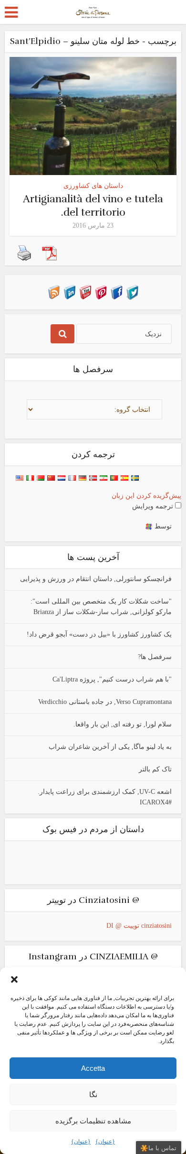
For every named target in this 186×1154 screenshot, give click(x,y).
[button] (14, 979)
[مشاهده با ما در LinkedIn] (69, 291)
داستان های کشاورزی (93, 185)
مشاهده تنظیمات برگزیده (93, 1121)
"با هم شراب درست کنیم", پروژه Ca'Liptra (112, 679)
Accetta (93, 1068)
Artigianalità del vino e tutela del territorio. (93, 205)
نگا (93, 1094)
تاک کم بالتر (155, 769)
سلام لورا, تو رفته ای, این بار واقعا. (122, 724)
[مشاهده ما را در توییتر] (132, 291)
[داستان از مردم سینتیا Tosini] (93, 11)
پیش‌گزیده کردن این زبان (146, 495)
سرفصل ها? (155, 656)
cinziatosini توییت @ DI (139, 925)
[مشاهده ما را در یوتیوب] (85, 291)
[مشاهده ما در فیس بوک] (116, 291)
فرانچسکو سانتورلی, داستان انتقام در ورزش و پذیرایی (96, 578)
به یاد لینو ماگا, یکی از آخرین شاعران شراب (110, 746)
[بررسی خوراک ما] (54, 291)
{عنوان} (81, 1141)
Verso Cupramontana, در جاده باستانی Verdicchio (105, 701)
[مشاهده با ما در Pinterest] (101, 291)
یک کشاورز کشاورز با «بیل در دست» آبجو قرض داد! (99, 634)
